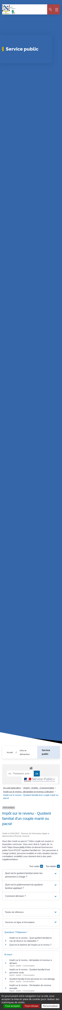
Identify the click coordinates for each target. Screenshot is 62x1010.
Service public (46, 752)
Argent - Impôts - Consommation (38, 788)
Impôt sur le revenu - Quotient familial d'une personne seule (29, 971)
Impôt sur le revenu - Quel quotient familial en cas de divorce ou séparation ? (30, 939)
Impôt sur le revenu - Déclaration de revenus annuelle (30, 986)
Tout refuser (31, 1006)
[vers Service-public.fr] (40, 780)
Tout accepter (12, 1006)
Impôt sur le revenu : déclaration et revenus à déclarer (28, 791)
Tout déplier (51, 866)
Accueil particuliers (12, 788)
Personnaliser (50, 1006)
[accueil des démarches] (31, 767)
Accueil (10, 752)
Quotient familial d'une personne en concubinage (32, 979)
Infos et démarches (25, 752)
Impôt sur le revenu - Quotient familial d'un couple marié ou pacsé (30, 796)
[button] (31, 875)
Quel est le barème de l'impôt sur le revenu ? (30, 945)
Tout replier (34, 866)
